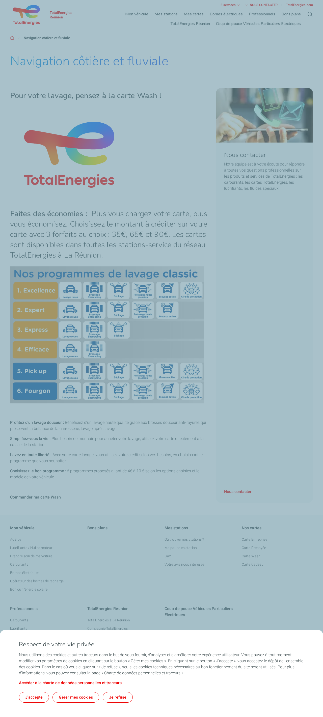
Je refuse (117, 697)
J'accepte (34, 697)
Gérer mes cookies (76, 697)
